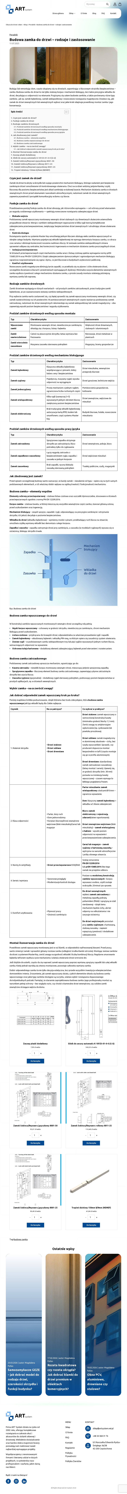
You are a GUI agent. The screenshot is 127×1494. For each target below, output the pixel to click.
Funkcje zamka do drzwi (23, 121)
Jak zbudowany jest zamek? (25, 135)
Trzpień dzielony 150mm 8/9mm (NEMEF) (32, 170)
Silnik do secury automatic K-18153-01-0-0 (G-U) (34, 158)
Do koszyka (35, 1061)
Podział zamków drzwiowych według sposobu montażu (39, 127)
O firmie (84, 13)
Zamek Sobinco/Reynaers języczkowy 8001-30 (33, 161)
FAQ (103, 13)
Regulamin (70, 1448)
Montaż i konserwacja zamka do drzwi (30, 152)
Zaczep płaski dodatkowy (24, 155)
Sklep (71, 13)
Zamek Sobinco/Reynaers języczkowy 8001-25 (34, 167)
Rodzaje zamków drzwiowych (26, 124)
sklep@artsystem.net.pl (103, 1428)
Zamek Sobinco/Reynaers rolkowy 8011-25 (33, 164)
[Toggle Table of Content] (65, 112)
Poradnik (14, 35)
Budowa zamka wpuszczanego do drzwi (33, 141)
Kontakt (113, 13)
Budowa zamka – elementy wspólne (31, 138)
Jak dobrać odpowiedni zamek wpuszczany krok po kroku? (41, 149)
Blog (94, 13)
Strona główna (58, 13)
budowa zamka (21, 1239)
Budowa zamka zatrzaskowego (30, 143)
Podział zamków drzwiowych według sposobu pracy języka (41, 132)
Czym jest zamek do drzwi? (25, 118)
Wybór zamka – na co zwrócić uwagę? (29, 146)
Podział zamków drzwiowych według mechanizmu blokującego (42, 129)
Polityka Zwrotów (73, 1461)
